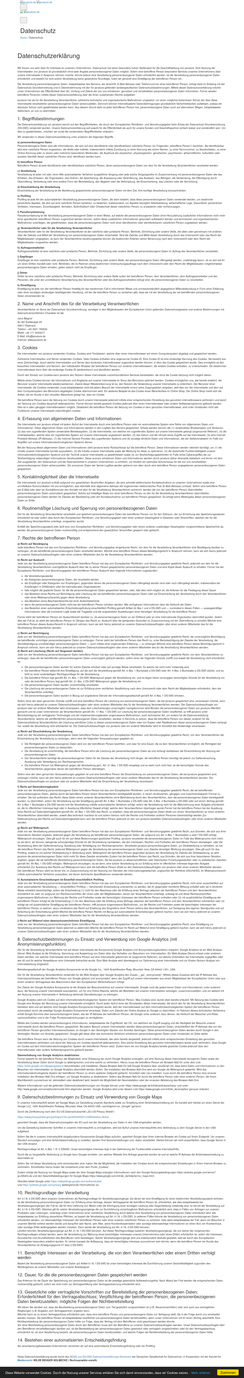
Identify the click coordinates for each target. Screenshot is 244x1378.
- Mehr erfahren (200, 1372)
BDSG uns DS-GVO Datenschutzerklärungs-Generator (100, 1356)
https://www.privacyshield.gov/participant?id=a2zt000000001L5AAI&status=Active (63, 1117)
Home (23, 37)
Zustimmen (228, 1372)
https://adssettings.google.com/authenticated (76, 1181)
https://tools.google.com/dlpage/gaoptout (41, 1066)
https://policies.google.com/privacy (42, 1185)
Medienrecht (25, 1360)
